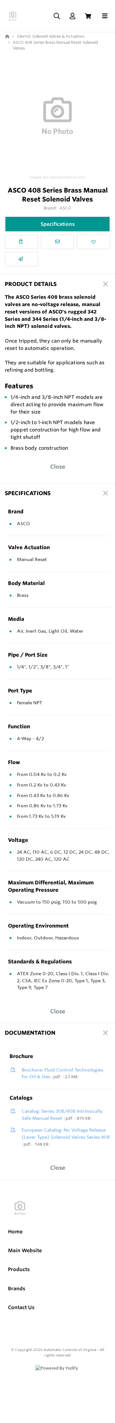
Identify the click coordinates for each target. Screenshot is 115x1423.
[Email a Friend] (21, 259)
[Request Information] (57, 241)
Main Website (25, 1250)
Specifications (58, 224)
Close (57, 466)
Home (15, 1232)
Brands (16, 1288)
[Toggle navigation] (104, 16)
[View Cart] (88, 16)
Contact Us (21, 1307)
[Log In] (72, 16)
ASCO (65, 207)
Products (19, 1269)
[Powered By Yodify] (57, 1374)
